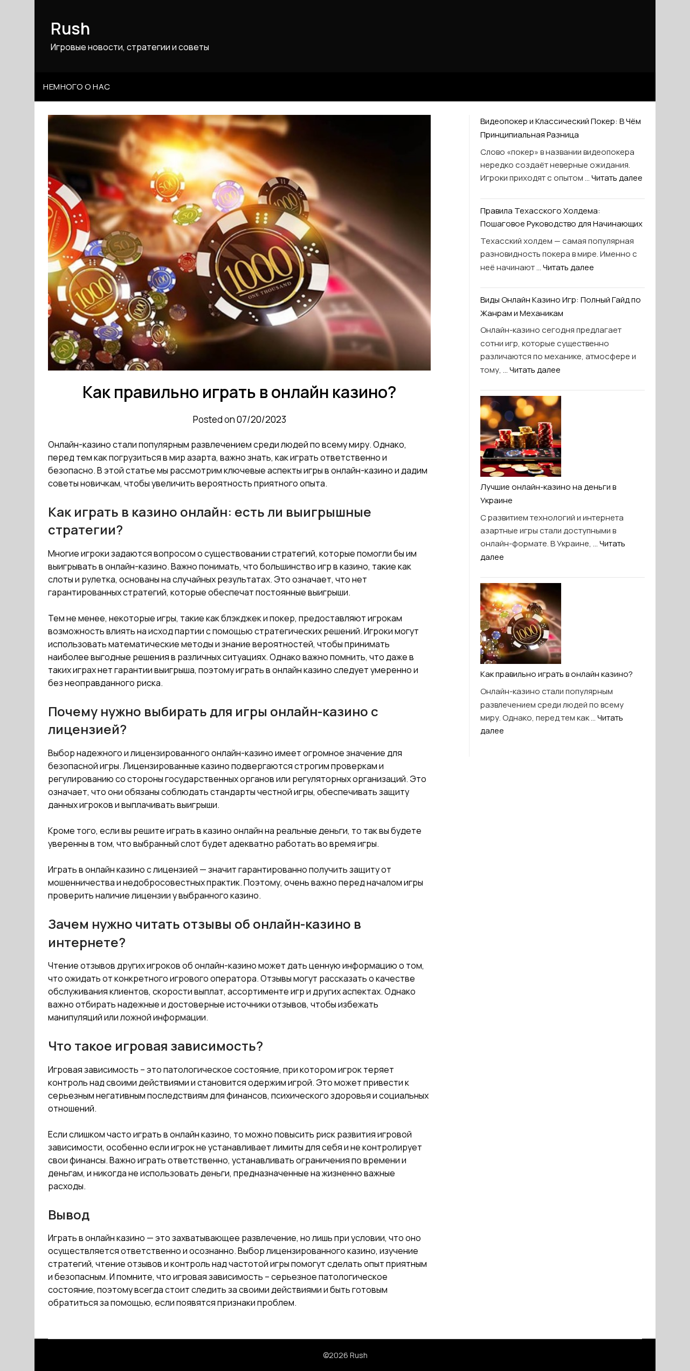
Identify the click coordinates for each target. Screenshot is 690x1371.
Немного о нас (77, 86)
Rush (70, 28)
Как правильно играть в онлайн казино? (556, 674)
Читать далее (617, 177)
